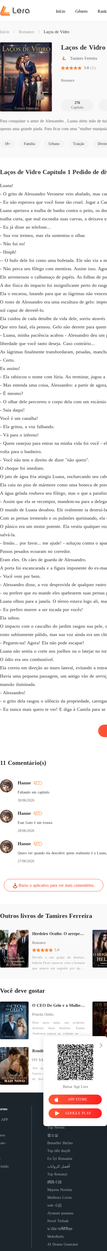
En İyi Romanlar (59, 1159)
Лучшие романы (60, 1213)
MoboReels (55, 1237)
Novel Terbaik (58, 1221)
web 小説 (54, 1205)
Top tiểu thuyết (58, 1151)
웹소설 (52, 1135)
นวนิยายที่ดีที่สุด (59, 1229)
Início (4, 32)
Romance (26, 32)
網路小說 (54, 1182)
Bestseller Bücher (60, 1143)
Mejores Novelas (59, 1190)
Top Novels (55, 1127)
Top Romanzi (57, 1174)
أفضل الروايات (58, 1166)
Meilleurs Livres (59, 1198)
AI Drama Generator (62, 1244)
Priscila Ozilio (43, 1014)
